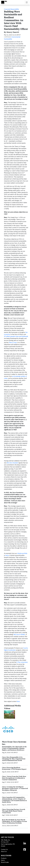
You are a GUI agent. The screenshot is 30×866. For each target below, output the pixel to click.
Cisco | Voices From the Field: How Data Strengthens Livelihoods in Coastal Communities (14, 778)
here (18, 701)
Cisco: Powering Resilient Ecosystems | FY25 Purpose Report (14, 768)
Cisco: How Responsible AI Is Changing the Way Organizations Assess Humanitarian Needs (13, 758)
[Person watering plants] (9, 714)
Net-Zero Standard (12, 463)
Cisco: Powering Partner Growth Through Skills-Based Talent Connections (13, 811)
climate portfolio (22, 553)
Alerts (3, 860)
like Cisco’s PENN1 (19, 634)
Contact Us (4, 849)
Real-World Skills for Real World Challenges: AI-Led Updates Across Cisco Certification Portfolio (14, 821)
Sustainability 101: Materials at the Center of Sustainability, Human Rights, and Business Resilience (14, 748)
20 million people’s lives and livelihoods (16, 336)
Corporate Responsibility (11, 9)
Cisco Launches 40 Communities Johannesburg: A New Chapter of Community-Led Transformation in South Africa (14, 799)
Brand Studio (5, 862)
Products (3, 858)
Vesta (7, 555)
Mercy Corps (13, 342)
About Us (4, 851)
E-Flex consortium (22, 662)
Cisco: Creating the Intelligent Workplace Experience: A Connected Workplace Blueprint (15, 788)
